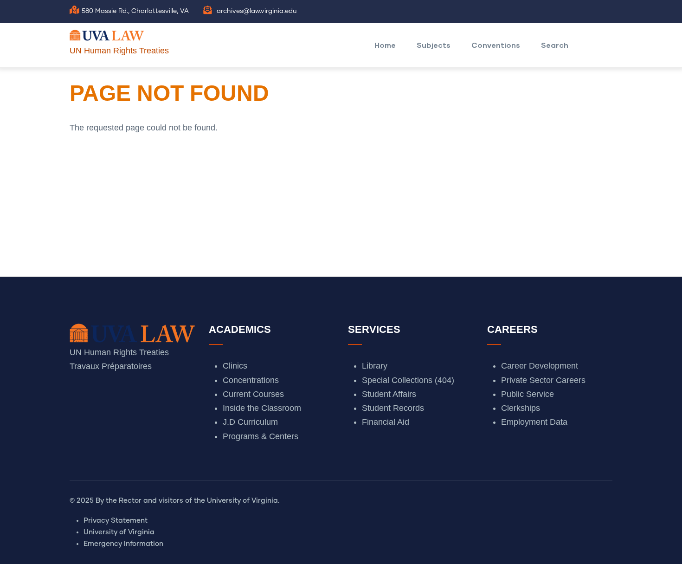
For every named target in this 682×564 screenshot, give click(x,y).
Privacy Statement (116, 520)
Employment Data (534, 422)
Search (554, 44)
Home (385, 44)
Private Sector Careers (543, 380)
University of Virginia (119, 532)
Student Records (393, 408)
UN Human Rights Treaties (119, 50)
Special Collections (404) (408, 380)
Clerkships (520, 408)
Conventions (495, 44)
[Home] (107, 33)
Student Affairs (389, 394)
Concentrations (251, 380)
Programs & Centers (260, 436)
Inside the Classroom (262, 408)
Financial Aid (385, 422)
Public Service (527, 394)
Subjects (433, 44)
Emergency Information (123, 543)
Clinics (235, 365)
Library (374, 365)
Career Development (539, 365)
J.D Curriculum (250, 422)
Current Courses (253, 394)
